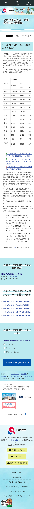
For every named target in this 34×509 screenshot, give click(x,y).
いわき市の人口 (27, 376)
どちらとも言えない (13, 352)
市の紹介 (3, 376)
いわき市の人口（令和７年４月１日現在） (17, 312)
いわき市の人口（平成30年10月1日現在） (17, 308)
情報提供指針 (17, 477)
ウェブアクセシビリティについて (17, 487)
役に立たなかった (12, 348)
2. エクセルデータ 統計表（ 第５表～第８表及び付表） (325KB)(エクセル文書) (19, 161)
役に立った (10, 344)
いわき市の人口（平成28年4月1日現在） (17, 305)
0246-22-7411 (13, 276)
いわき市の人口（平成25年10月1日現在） (17, 301)
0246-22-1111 (13, 440)
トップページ (15, 374)
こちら (14, 247)
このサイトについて (17, 472)
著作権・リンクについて (17, 482)
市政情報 (24, 374)
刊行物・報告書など (14, 376)
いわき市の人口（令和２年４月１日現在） (17, 315)
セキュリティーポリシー (17, 491)
